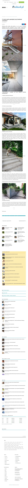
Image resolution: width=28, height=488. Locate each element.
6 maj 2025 (7, 305)
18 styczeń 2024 (7, 318)
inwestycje (17, 445)
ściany (7, 443)
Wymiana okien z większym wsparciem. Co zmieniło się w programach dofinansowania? (8, 245)
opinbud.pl (16, 461)
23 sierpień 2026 (7, 349)
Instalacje (6, 478)
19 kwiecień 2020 (8, 261)
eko (18, 444)
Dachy (5, 470)
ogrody (17, 443)
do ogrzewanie (9, 447)
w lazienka (15, 448)
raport (22, 448)
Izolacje (5, 471)
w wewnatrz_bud (9, 445)
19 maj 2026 (7, 268)
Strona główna (3, 16)
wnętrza (20, 444)
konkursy (12, 445)
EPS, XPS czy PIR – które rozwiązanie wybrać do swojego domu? (21, 237)
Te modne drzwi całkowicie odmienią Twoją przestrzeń (11, 367)
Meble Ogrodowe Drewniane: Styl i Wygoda (10, 330)
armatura (13, 448)
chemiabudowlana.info (17, 456)
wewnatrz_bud (5, 447)
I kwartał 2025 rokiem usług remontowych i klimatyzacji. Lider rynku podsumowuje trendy (15, 385)
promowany (10, 448)
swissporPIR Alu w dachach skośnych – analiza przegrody (11, 345)
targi (17, 444)
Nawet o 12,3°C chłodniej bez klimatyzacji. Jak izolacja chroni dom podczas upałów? (21, 241)
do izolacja (18, 448)
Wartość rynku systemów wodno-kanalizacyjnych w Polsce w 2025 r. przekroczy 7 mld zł (15, 405)
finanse (15, 444)
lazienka (21, 448)
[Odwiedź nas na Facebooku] (2, 7)
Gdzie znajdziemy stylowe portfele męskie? (10, 314)
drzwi (13, 444)
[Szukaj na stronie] (6, 7)
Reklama (6, 461)
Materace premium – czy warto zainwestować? (10, 342)
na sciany (15, 446)
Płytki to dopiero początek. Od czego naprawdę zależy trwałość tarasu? (21, 232)
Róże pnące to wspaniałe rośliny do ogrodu (10, 317)
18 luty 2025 (7, 284)
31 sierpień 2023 (7, 396)
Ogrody (5, 475)
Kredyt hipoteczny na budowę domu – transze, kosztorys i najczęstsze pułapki (21, 228)
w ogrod (22, 446)
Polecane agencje (6, 290)
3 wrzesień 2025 (7, 383)
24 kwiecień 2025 (7, 386)
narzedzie (15, 445)
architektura (5, 445)
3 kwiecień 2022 (7, 374)
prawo (5, 443)
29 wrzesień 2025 (8, 281)
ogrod (22, 447)
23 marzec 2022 (7, 371)
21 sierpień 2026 (7, 353)
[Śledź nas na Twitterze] (3, 7)
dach (17, 446)
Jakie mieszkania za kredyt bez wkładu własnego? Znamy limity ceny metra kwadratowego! (15, 373)
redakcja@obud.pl (18, 474)
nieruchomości (9, 443)
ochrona (12, 447)
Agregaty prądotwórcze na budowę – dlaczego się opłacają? (12, 327)
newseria (19, 446)
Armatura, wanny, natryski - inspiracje (17, 447)
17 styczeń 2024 (7, 271)
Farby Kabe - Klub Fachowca (8, 304)
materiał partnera (6, 444)
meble (8, 448)
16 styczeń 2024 (7, 331)
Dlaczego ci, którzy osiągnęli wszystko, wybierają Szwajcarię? (12, 382)
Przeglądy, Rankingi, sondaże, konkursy (9, 295)
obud (22, 444)
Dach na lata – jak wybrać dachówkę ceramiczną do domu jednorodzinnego (8, 237)
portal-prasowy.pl (17, 460)
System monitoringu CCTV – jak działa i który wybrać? (11, 280)
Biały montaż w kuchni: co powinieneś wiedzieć (10, 301)
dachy (19, 443)
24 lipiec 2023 (7, 302)
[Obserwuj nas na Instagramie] (5, 7)
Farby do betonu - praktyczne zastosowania (10, 270)
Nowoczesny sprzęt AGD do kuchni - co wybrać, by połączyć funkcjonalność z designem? (15, 283)
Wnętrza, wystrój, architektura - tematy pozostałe (9, 446)
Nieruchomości (6, 479)
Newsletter (6, 456)
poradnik (15, 443)
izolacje (11, 444)
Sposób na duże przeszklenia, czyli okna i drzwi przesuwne (11, 370)
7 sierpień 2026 (20, 242)
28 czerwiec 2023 (7, 328)
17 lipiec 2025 (7, 393)
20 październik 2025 (8, 399)
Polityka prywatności (7, 464)
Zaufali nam (6, 457)
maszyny (9, 444)
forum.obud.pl (17, 457)
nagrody (12, 443)
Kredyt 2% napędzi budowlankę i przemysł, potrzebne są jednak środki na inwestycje (14, 395)
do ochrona (5, 448)
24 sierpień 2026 (7, 343)
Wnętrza (6, 474)
